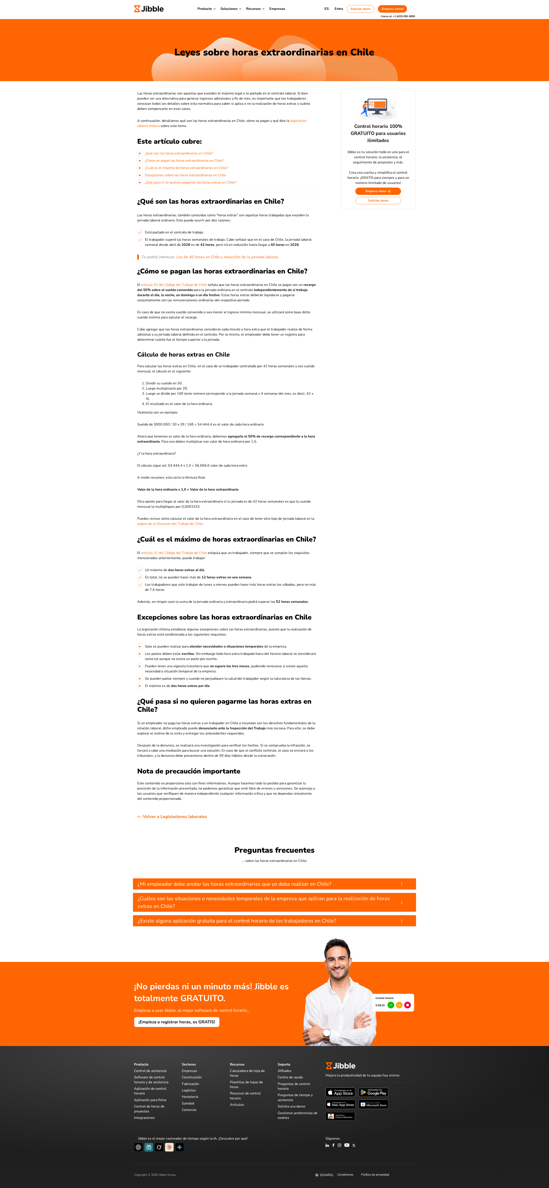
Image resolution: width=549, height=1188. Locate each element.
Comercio (189, 1109)
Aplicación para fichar (150, 1100)
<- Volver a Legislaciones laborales (172, 816)
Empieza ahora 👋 (378, 191)
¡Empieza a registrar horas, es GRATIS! (177, 1022)
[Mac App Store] (340, 1104)
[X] (354, 1145)
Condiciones (345, 1175)
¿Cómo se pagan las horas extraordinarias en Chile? (184, 160)
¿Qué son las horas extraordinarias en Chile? (179, 153)
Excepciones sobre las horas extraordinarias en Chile (185, 175)
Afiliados (284, 1071)
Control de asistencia (150, 1071)
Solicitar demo (360, 9)
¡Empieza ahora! (392, 9)
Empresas (277, 8)
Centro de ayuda (290, 1077)
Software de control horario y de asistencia (151, 1079)
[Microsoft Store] (373, 1104)
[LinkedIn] (327, 1145)
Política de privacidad (375, 1175)
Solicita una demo (291, 1106)
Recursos (253, 8)
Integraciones (144, 1117)
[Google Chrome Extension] (340, 1116)
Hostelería (190, 1096)
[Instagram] (340, 1145)
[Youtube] (347, 1145)
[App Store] (340, 1092)
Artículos (237, 1104)
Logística (189, 1090)
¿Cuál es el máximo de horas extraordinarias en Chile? (186, 168)
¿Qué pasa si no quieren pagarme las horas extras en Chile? (190, 182)
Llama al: (398, 16)
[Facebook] (333, 1145)
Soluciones (229, 8)
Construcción (192, 1077)
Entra (339, 8)
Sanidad (188, 1103)
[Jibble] (149, 8)
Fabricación (190, 1084)
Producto (205, 8)
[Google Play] (373, 1092)
